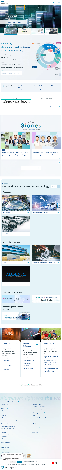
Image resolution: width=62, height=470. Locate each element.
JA (55, 2)
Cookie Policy (31, 466)
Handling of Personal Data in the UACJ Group (28, 463)
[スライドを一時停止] (10, 30)
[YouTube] (52, 464)
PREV (1, 30)
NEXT (59, 30)
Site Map (37, 466)
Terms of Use (44, 466)
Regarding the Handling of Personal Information (15, 466)
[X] (55, 464)
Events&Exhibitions (45, 101)
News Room (15, 101)
